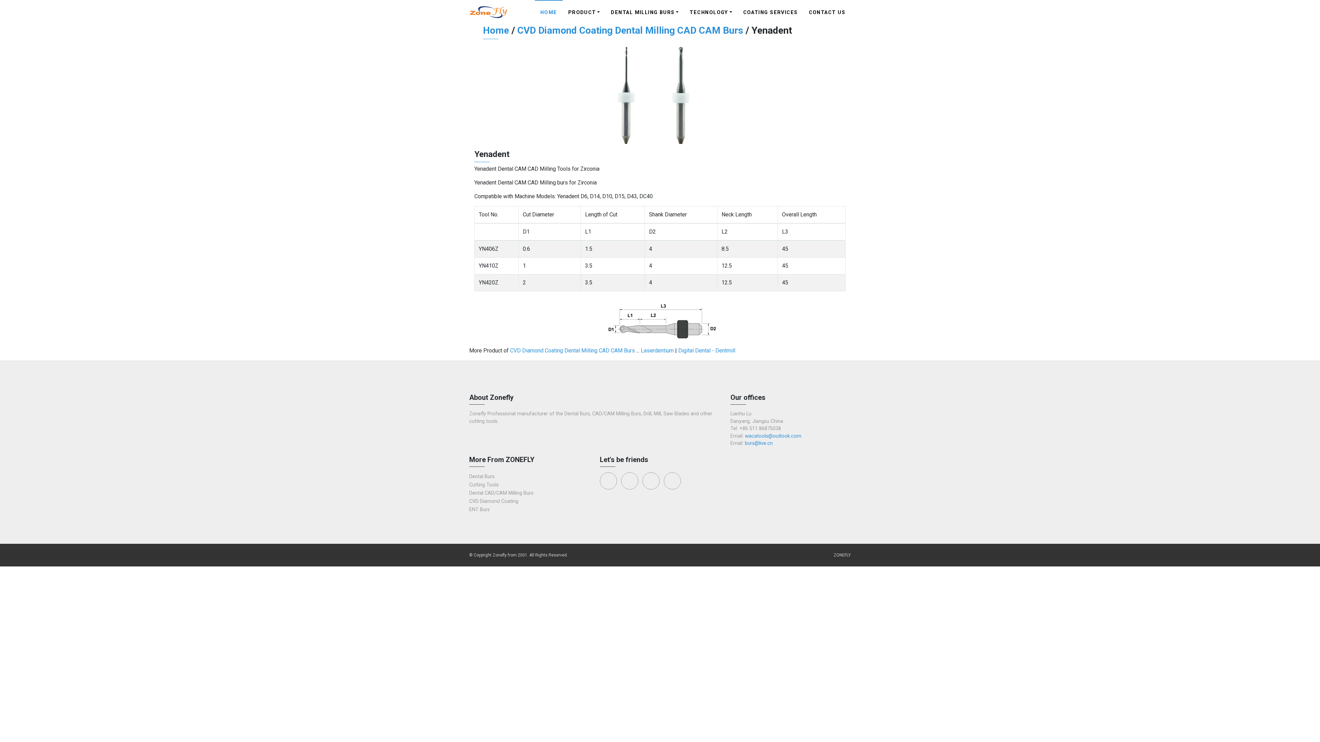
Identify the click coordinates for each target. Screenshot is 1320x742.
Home (548, 12)
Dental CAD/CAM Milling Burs (501, 493)
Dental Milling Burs (642, 12)
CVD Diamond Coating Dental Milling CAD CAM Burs (630, 30)
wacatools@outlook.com (773, 436)
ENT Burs (479, 510)
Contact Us (827, 12)
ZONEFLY (842, 555)
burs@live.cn (759, 443)
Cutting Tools (484, 485)
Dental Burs (482, 477)
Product (582, 12)
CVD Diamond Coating (493, 501)
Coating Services (770, 12)
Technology (709, 12)
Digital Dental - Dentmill (706, 350)
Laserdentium (657, 350)
